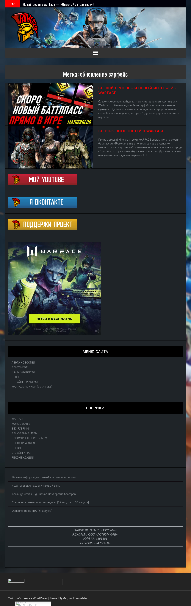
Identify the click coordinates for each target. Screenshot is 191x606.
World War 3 (21, 423)
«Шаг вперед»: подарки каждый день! (36, 485)
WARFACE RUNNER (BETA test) (32, 386)
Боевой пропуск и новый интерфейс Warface (137, 90)
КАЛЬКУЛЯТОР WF (24, 372)
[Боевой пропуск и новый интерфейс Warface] (50, 104)
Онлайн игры (21, 452)
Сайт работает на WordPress (28, 598)
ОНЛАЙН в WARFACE (25, 382)
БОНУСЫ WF (20, 367)
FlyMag (63, 598)
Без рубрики (21, 428)
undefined (26, 604)
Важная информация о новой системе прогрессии (44, 477)
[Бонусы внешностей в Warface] (50, 146)
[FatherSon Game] (25, 27)
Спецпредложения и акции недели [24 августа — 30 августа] (50, 502)
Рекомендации (23, 457)
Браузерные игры (24, 433)
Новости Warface (24, 443)
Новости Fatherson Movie (30, 438)
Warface (18, 419)
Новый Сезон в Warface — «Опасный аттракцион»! (58, 3)
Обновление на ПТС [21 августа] (32, 510)
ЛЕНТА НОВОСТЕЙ (23, 362)
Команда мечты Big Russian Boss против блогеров (44, 494)
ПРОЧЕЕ (17, 377)
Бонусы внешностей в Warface (131, 131)
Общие (17, 448)
